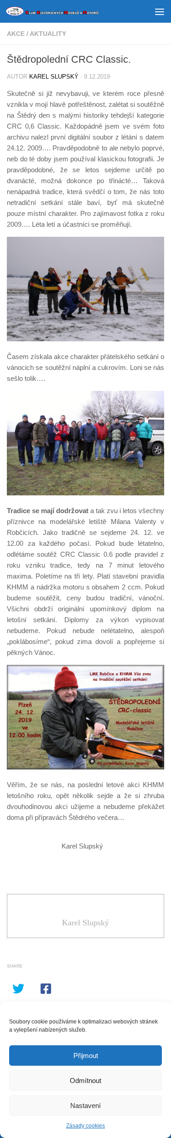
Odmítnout (85, 1080)
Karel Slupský (53, 76)
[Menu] (159, 11)
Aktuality (48, 33)
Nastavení (85, 1105)
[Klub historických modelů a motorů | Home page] (67, 11)
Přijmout (85, 1055)
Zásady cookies (85, 1126)
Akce (16, 33)
